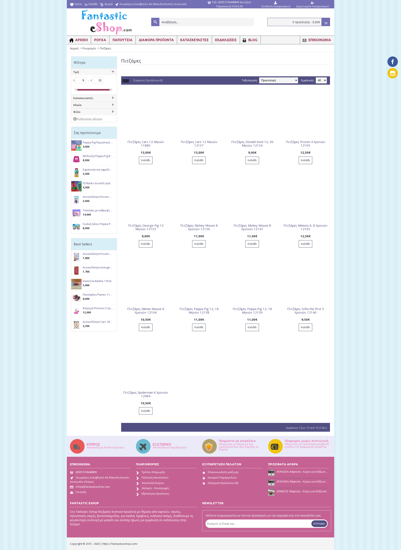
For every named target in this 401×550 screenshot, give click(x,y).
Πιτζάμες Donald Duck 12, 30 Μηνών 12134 (252, 143)
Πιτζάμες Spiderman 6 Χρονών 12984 (145, 394)
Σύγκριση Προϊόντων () (223, 483)
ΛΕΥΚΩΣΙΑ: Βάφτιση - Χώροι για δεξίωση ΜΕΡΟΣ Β (303, 471)
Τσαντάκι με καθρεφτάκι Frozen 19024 (98, 210)
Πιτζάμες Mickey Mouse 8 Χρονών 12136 (199, 227)
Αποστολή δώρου (153, 483)
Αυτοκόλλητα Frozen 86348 (98, 254)
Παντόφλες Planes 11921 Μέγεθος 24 (98, 294)
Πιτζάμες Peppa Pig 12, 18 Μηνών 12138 (199, 310)
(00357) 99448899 (86, 472)
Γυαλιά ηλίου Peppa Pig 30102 (98, 224)
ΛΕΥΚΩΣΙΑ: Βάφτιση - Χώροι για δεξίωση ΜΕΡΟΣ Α (303, 481)
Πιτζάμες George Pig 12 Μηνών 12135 (146, 227)
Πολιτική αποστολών (155, 477)
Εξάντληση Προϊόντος (155, 493)
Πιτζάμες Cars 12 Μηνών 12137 (199, 143)
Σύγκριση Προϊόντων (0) (147, 80)
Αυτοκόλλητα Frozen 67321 (98, 197)
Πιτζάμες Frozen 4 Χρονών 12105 (305, 143)
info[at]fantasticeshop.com (93, 487)
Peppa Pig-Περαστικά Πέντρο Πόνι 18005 (98, 142)
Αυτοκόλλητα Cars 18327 (98, 322)
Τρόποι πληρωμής (153, 472)
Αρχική (74, 48)
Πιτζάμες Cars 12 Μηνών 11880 (145, 143)
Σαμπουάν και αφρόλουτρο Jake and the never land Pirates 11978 (98, 169)
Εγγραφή (319, 524)
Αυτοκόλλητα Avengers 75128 (98, 267)
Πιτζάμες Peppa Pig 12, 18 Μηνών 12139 (252, 310)
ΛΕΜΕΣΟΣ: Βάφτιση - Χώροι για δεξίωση (302, 491)
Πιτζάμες (105, 48)
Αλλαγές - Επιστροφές (155, 488)
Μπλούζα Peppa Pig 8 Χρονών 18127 (98, 156)
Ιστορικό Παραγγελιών (222, 477)
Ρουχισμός (89, 48)
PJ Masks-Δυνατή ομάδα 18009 (98, 183)
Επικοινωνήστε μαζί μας (223, 472)
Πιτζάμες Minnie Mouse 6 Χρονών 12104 (145, 310)
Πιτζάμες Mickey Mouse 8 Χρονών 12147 (252, 227)
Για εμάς (81, 492)
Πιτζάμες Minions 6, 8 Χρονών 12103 (305, 227)
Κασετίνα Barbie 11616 (97, 281)
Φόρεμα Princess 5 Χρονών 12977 (98, 308)
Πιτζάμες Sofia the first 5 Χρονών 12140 (305, 310)
